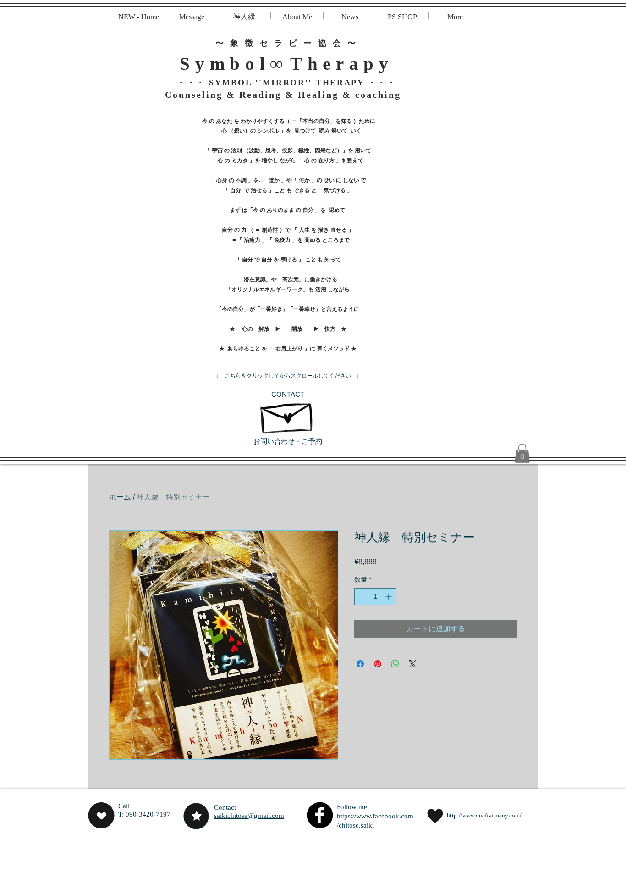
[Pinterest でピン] (377, 663)
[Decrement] (361, 597)
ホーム (120, 497)
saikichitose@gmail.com (249, 815)
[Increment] (389, 597)
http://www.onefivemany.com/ (484, 815)
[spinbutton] (375, 597)
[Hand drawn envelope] (288, 413)
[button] (522, 453)
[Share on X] (412, 663)
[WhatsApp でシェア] (395, 663)
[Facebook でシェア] (360, 663)
